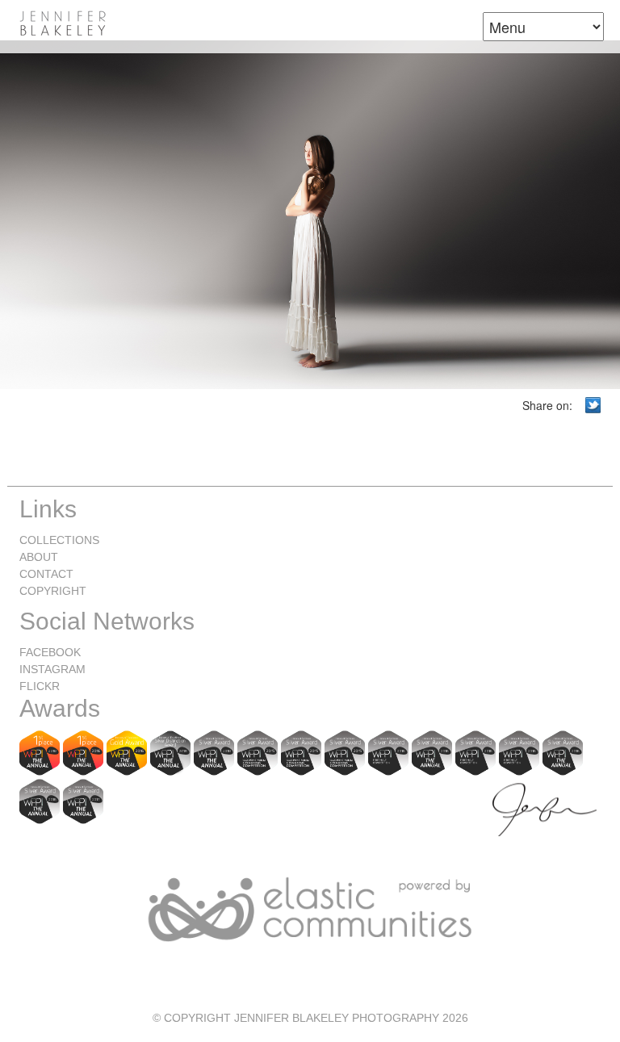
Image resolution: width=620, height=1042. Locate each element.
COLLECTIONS (59, 540)
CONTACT (46, 573)
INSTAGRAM (52, 669)
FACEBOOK (50, 652)
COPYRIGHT (52, 590)
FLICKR (39, 686)
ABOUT (38, 556)
